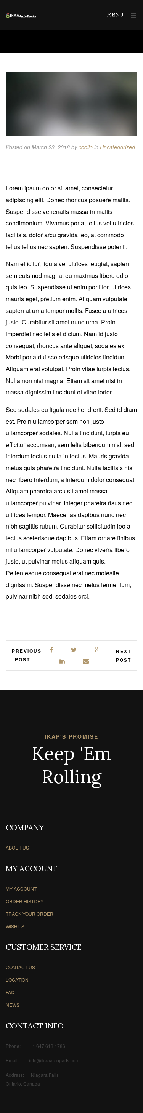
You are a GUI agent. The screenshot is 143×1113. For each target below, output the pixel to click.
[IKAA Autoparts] (21, 15)
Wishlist (16, 926)
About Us (17, 847)
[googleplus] (97, 650)
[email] (86, 661)
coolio (86, 147)
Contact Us (20, 967)
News (12, 1004)
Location (17, 979)
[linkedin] (62, 661)
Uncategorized (117, 147)
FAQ (10, 992)
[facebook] (51, 650)
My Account (21, 888)
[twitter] (74, 650)
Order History (24, 901)
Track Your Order (29, 913)
